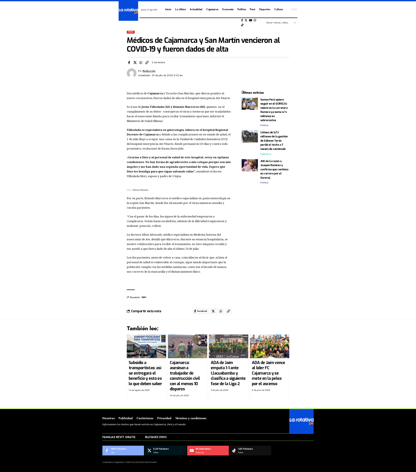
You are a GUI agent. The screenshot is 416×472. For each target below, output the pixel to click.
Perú (130, 32)
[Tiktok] (242, 25)
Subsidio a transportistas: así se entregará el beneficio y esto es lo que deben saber (145, 373)
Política (264, 125)
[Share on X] (135, 62)
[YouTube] (250, 20)
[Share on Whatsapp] (141, 62)
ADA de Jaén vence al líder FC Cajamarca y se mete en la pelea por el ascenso (268, 373)
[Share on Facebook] (129, 62)
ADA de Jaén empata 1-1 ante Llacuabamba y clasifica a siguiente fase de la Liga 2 (228, 373)
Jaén (143, 297)
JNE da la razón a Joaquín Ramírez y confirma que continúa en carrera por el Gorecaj (274, 169)
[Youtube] (208, 450)
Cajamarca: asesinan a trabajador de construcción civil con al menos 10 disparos (185, 376)
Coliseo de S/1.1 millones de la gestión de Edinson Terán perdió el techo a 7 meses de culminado (274, 141)
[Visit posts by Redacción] (131, 73)
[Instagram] (255, 20)
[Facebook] (242, 20)
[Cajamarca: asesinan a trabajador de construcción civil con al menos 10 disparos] (187, 346)
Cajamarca (265, 154)
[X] (246, 20)
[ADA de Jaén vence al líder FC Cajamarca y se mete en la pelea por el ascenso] (269, 346)
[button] (147, 62)
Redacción (149, 71)
